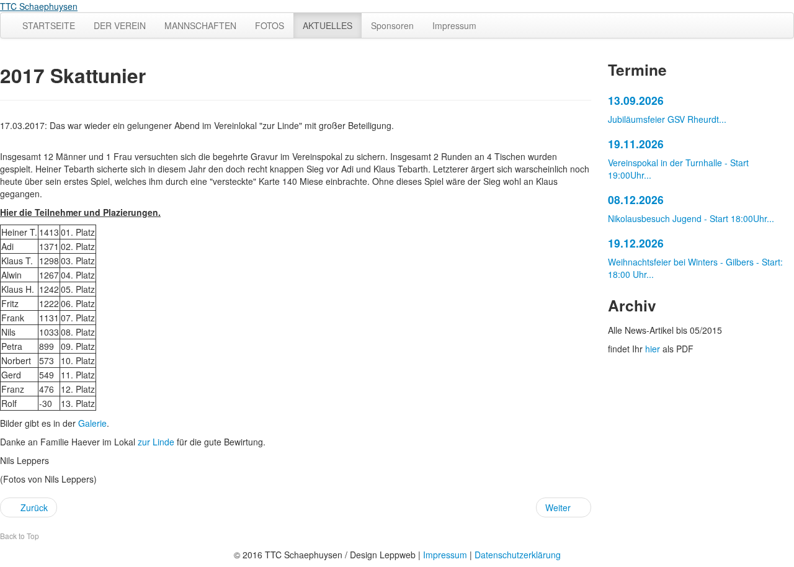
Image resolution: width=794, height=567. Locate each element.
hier (652, 348)
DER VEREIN (120, 25)
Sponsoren (392, 25)
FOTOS (269, 25)
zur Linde (156, 441)
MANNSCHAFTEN (200, 25)
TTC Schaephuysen (39, 6)
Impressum (454, 25)
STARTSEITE (48, 25)
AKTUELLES (327, 25)
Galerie (92, 423)
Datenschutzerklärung (518, 554)
